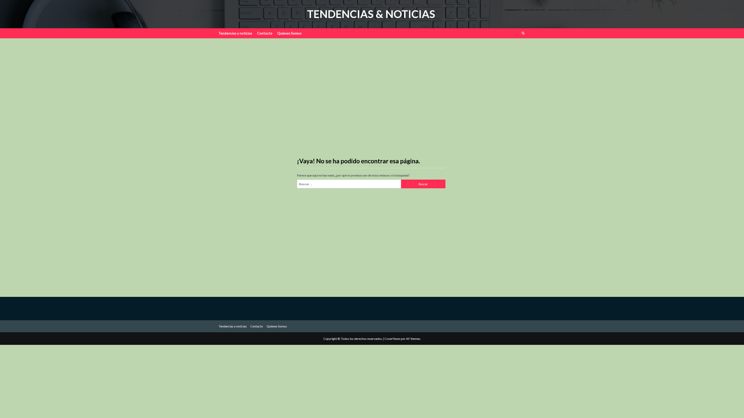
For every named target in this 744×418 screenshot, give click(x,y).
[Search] (523, 33)
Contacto (264, 33)
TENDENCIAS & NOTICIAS (371, 14)
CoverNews (392, 338)
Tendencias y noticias (235, 33)
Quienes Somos (289, 33)
